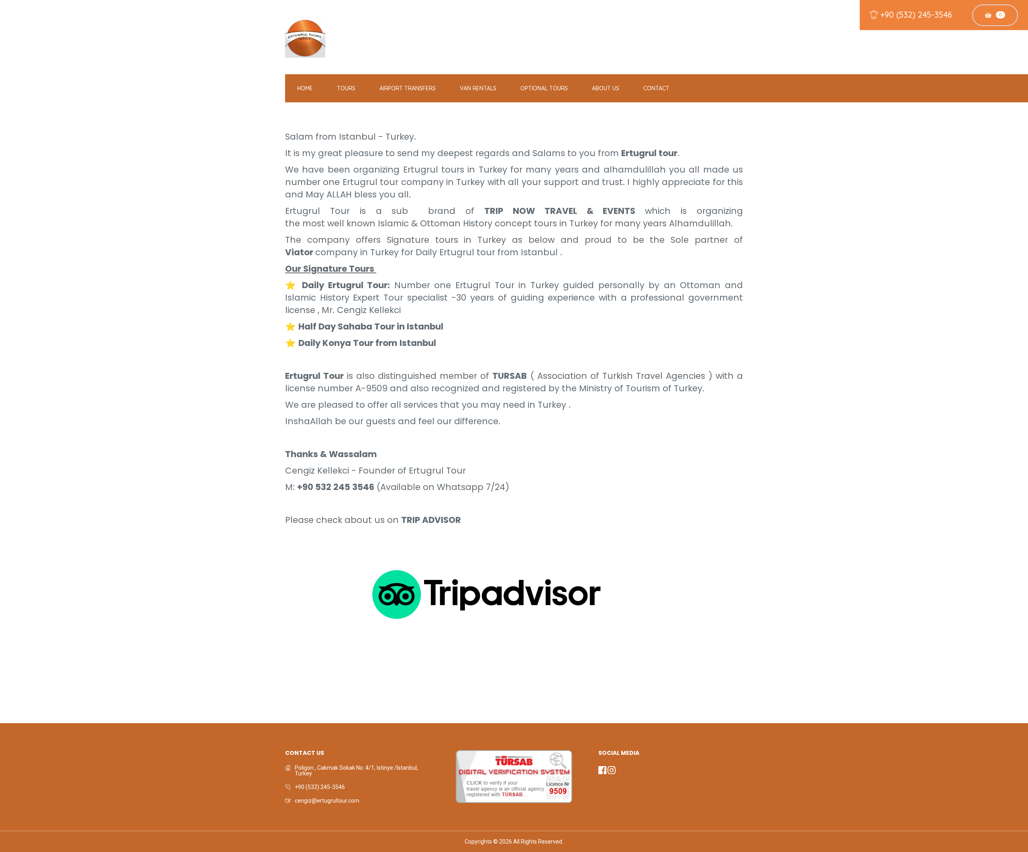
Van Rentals (478, 88)
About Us (605, 88)
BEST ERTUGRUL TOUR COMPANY (328, 594)
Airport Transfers (407, 88)
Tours (346, 88)
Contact (656, 88)
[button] (603, 772)
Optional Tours (544, 88)
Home (305, 88)
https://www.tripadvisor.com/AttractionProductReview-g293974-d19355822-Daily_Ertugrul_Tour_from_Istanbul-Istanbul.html (160, 714)
